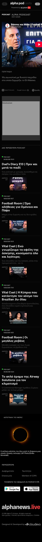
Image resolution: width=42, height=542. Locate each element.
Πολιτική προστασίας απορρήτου (22, 515)
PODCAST (7, 157)
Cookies (36, 515)
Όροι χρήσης (6, 515)
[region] (21, 80)
